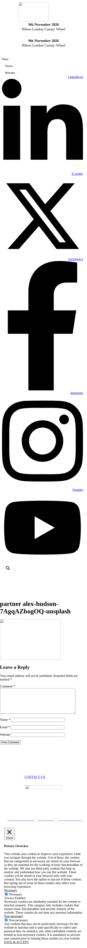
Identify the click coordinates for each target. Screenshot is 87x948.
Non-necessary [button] (13, 916)
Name (5, 719)
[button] (8, 568)
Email (5, 727)
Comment (7, 686)
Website (5, 734)
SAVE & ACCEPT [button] (16, 942)
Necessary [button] (10, 890)
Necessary (15, 894)
